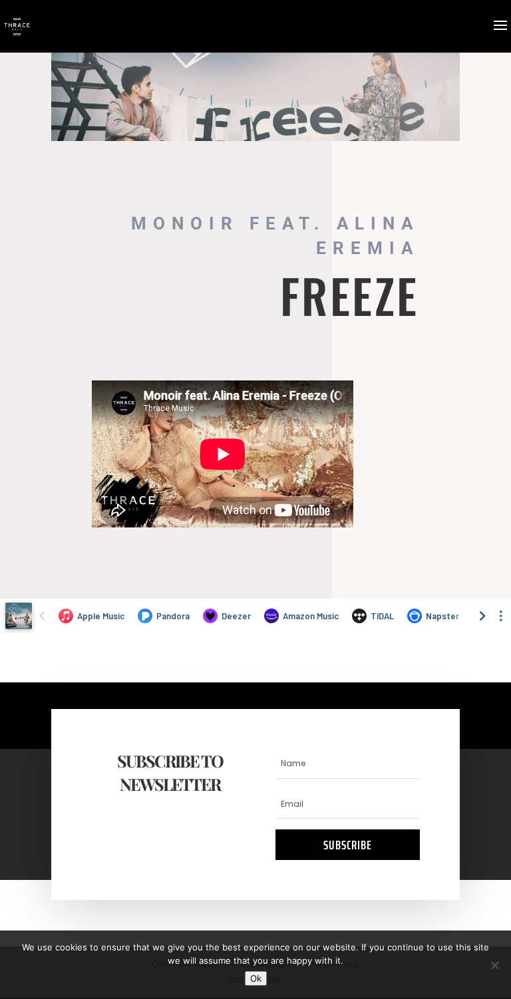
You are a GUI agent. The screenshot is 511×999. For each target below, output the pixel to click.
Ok (255, 978)
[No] (494, 965)
